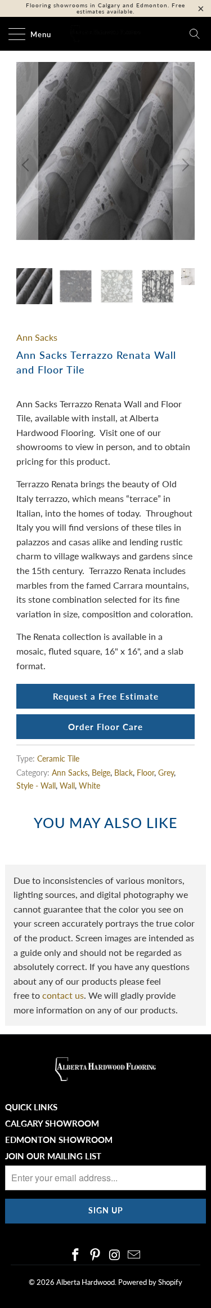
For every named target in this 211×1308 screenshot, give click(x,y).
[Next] (184, 165)
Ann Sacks (36, 337)
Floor (145, 772)
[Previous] (27, 165)
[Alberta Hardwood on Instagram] (114, 1255)
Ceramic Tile (58, 758)
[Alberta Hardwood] (106, 34)
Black (123, 772)
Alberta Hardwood (85, 1282)
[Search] (194, 34)
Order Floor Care (105, 727)
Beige (101, 772)
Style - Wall (36, 785)
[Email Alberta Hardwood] (134, 1255)
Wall (67, 785)
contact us (63, 995)
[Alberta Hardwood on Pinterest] (95, 1255)
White (89, 785)
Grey (166, 772)
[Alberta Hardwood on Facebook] (76, 1255)
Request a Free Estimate (106, 696)
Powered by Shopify (150, 1282)
